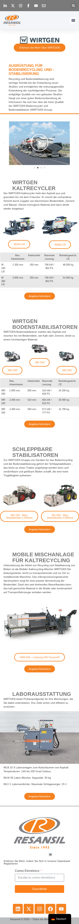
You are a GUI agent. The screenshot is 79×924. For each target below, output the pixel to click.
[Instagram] (39, 909)
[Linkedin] (18, 909)
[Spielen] (39, 143)
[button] (73, 5)
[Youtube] (61, 909)
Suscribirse (39, 888)
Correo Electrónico (27, 870)
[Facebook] (50, 909)
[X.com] (29, 909)
